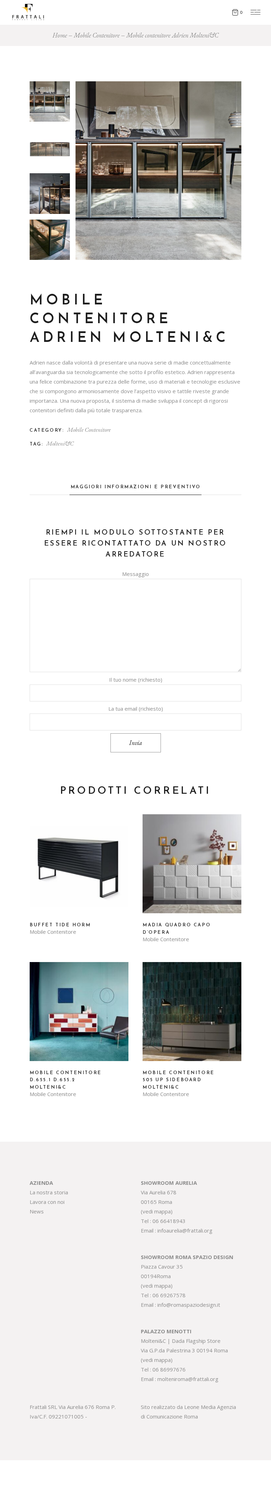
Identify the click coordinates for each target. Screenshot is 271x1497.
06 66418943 (169, 1220)
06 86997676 (169, 1369)
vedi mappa (157, 1211)
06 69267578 (169, 1295)
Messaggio (135, 573)
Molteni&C (60, 443)
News (37, 1211)
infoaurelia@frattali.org (184, 1230)
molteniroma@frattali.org (187, 1378)
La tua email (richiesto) (135, 708)
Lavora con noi (47, 1201)
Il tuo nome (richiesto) (135, 679)
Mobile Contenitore (89, 429)
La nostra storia (49, 1192)
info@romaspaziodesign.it (188, 1304)
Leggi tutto (79, 869)
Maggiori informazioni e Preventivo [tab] (135, 487)
